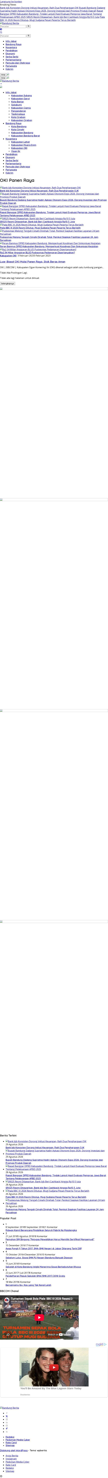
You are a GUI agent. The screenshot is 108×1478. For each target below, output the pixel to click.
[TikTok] (7, 1428)
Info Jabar (11, 92)
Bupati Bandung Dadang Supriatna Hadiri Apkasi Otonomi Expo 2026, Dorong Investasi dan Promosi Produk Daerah (52, 9)
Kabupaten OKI (19, 148)
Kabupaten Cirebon (21, 120)
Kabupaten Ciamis (21, 107)
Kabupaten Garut (20, 98)
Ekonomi (10, 157)
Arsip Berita (12, 1455)
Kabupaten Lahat (20, 141)
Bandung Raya (13, 123)
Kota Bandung (18, 126)
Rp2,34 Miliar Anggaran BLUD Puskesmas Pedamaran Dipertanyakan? (37, 252)
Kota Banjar (17, 101)
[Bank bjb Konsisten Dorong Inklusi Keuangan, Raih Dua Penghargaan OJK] (40, 187)
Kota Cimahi (17, 129)
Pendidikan (11, 154)
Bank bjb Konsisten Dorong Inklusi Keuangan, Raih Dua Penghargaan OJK (39, 7)
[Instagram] (7, 1419)
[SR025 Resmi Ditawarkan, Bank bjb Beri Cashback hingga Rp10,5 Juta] (37, 218)
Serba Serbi (12, 160)
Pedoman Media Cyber (18, 1439)
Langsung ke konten (11, 1)
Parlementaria (13, 163)
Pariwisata (11, 169)
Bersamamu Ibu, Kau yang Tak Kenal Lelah (28, 1285)
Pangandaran (18, 111)
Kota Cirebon (18, 117)
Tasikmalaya (18, 114)
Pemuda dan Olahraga (18, 166)
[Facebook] (7, 1413)
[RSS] (7, 1431)
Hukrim (9, 172)
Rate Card (11, 1442)
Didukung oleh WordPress (14, 1450)
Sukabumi (16, 104)
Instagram (11, 1458)
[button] (29, 26)
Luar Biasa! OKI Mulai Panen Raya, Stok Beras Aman (32, 261)
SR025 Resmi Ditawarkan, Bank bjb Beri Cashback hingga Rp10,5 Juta (62, 17)
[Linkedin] (7, 1422)
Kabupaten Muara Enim (23, 145)
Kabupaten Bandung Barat (25, 135)
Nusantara (11, 138)
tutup (3, 75)
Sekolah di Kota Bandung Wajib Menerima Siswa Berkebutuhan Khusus (43, 1266)
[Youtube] (7, 1425)
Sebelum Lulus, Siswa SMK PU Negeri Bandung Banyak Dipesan (39, 1257)
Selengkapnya (7, 283)
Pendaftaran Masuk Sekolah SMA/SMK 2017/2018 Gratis (35, 1276)
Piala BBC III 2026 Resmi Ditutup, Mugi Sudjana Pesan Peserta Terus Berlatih (52, 18)
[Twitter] (7, 1416)
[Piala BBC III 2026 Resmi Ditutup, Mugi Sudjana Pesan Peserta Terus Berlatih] (42, 224)
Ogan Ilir (15, 151)
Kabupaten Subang (21, 95)
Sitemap (10, 1445)
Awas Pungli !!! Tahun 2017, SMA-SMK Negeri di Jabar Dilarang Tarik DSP (44, 1248)
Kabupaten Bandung (22, 132)
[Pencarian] (1, 32)
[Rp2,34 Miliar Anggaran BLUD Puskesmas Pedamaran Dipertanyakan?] (38, 249)
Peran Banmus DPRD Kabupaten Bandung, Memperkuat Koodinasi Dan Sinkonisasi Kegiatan (49, 246)
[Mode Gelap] (1, 29)
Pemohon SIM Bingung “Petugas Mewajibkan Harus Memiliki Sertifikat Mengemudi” (50, 1239)
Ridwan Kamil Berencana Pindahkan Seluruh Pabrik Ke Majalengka (41, 1230)
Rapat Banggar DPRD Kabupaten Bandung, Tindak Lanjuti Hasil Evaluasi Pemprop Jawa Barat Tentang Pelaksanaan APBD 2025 (51, 14)
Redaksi (10, 1437)
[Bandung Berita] (9, 23)
